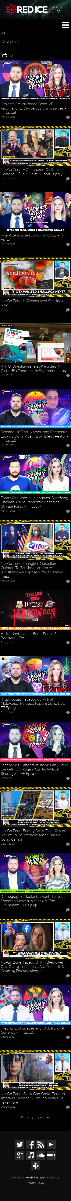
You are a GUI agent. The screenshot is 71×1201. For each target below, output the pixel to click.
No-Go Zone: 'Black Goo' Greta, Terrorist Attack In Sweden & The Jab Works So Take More (33, 1098)
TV (10, 56)
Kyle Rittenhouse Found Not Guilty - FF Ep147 (32, 237)
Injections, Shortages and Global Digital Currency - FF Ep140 (32, 1030)
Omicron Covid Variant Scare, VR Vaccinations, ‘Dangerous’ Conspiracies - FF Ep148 (33, 108)
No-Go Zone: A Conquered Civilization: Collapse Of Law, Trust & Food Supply (32, 172)
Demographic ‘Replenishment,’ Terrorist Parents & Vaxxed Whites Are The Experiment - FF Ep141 (33, 901)
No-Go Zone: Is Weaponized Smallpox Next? (32, 303)
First (23, 1117)
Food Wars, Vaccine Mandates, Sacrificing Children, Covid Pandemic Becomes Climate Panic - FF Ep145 (34, 502)
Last (48, 1117)
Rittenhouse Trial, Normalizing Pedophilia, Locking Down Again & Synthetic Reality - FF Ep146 (34, 436)
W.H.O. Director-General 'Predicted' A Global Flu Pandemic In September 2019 (33, 368)
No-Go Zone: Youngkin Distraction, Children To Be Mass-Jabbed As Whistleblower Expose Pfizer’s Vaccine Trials (32, 570)
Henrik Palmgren (35, 1177)
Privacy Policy (35, 1183)
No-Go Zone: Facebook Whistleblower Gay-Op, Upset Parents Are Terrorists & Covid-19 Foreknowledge (32, 966)
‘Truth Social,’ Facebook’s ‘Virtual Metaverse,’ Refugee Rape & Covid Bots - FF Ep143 (34, 703)
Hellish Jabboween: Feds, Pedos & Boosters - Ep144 (29, 636)
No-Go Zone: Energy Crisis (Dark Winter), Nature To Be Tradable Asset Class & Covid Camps (34, 835)
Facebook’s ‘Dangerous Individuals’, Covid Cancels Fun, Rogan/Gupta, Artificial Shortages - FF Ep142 (34, 769)
